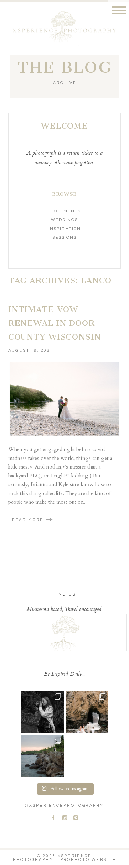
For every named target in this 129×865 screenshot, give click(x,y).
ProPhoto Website (88, 860)
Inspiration (64, 229)
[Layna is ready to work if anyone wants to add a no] (42, 712)
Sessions (64, 237)
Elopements (64, 211)
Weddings (64, 220)
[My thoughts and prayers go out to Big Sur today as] (87, 712)
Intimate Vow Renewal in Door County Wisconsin (54, 322)
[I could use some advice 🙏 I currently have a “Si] (42, 756)
